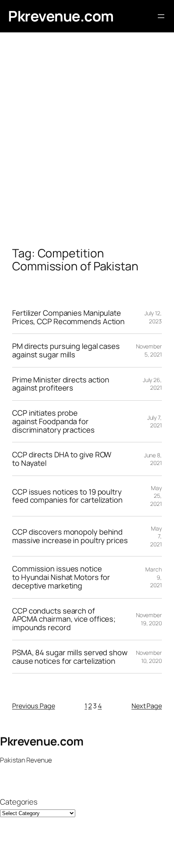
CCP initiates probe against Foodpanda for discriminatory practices (53, 421)
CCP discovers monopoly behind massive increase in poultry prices (70, 536)
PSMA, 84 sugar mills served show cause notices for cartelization (69, 656)
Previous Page (33, 705)
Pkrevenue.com (61, 16)
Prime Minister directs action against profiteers (60, 384)
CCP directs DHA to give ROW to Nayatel (61, 458)
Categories (19, 802)
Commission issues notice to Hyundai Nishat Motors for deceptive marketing (61, 577)
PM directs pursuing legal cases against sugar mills (66, 350)
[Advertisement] (87, 148)
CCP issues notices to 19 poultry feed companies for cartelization (67, 496)
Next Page (147, 705)
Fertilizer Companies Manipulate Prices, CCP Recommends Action (68, 317)
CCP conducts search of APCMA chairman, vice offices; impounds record (64, 619)
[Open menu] (161, 16)
